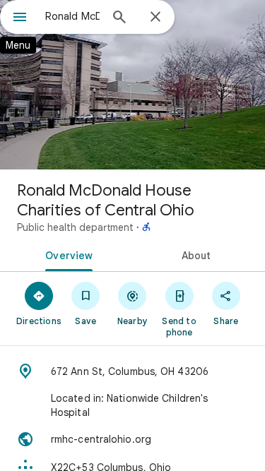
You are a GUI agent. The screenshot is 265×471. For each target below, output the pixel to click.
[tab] (66, 254)
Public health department (75, 227)
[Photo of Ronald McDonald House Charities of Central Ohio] (132, 84)
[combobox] (72, 16)
